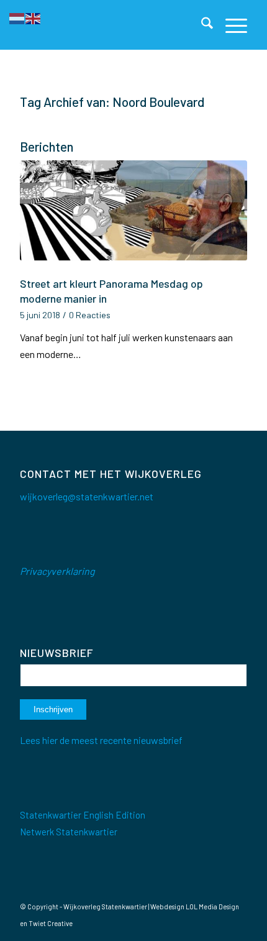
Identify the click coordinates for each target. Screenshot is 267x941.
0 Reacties (90, 315)
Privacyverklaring (57, 571)
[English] (33, 17)
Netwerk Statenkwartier (68, 831)
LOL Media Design (212, 906)
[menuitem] (201, 25)
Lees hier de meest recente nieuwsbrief (101, 740)
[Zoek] (201, 25)
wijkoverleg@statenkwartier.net (86, 496)
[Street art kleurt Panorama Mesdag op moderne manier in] (133, 216)
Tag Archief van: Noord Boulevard (112, 101)
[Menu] (230, 25)
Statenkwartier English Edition (82, 814)
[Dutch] (17, 17)
